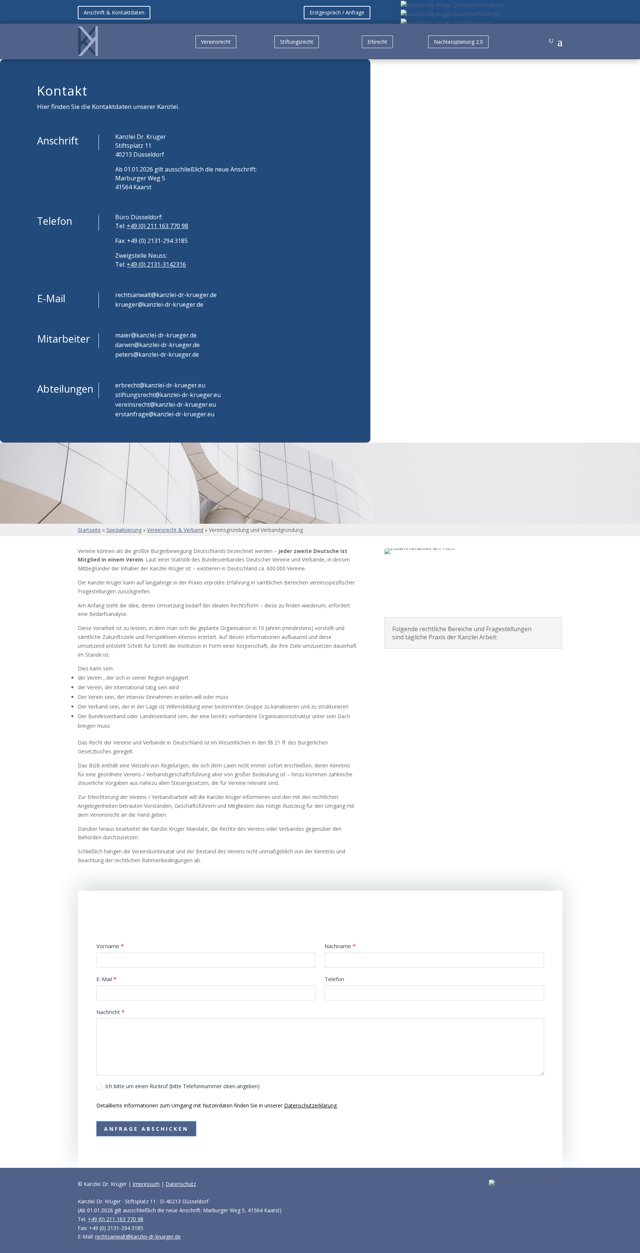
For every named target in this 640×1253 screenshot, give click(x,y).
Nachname (340, 946)
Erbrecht (377, 41)
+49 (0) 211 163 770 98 (157, 226)
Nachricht (110, 1012)
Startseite (89, 529)
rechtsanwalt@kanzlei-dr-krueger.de (166, 295)
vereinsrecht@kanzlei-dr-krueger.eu (165, 404)
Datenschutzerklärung (310, 1105)
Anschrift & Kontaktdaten (114, 12)
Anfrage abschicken (146, 1128)
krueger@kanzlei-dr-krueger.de (159, 304)
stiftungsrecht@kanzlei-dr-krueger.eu (168, 395)
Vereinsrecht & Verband (175, 529)
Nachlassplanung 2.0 (458, 41)
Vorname (110, 946)
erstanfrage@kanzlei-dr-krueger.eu (164, 414)
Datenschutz (181, 1183)
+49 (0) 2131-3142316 (156, 264)
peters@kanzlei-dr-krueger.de (157, 354)
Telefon (334, 979)
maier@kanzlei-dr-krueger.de (156, 335)
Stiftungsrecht (296, 41)
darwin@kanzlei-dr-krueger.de (157, 345)
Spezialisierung (123, 529)
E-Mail (106, 979)
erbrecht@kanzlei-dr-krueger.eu (160, 385)
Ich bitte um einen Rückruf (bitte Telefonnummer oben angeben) (182, 1086)
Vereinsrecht (216, 41)
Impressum (146, 1183)
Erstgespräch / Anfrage (337, 12)
